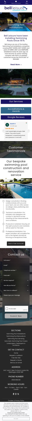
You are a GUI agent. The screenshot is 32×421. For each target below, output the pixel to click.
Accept (16, 418)
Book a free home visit (16, 243)
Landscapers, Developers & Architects (16, 344)
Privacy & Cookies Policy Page (16, 412)
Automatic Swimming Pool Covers (16, 341)
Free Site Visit (16, 358)
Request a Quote (16, 360)
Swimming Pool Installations (16, 334)
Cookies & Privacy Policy (16, 401)
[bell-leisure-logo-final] (16, 7)
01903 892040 (16, 380)
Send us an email (16, 363)
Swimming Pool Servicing (16, 339)
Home (16, 353)
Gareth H (13, 124)
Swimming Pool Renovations (16, 336)
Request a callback (16, 355)
